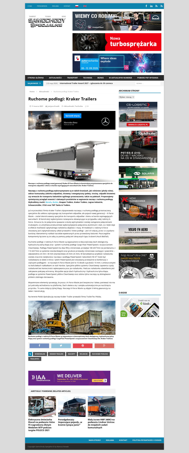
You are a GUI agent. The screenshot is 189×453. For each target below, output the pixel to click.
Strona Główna (36, 77)
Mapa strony (95, 440)
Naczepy (71, 354)
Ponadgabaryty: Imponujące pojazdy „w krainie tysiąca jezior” (70, 422)
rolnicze (84, 354)
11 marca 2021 (37, 106)
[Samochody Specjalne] (47, 21)
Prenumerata (42, 6)
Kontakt (67, 6)
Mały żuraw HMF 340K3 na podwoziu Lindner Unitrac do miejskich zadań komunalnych (101, 423)
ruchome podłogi (100, 354)
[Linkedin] (151, 6)
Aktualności (55, 77)
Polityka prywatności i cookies (146, 440)
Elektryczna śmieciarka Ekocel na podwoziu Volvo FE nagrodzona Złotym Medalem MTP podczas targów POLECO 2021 (41, 425)
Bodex (55, 202)
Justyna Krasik (53, 106)
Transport (72, 77)
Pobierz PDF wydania (147, 77)
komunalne (40, 354)
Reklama (55, 6)
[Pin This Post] (82, 345)
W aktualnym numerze (120, 77)
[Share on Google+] (104, 345)
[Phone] (156, 6)
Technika (87, 77)
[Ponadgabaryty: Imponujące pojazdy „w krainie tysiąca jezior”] (72, 415)
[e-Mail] (161, 6)
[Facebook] (146, 6)
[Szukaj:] (148, 83)
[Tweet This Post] (61, 345)
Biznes (100, 77)
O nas (30, 6)
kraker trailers (56, 354)
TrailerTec (34, 359)
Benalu (49, 202)
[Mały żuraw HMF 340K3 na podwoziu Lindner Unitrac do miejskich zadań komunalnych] (101, 415)
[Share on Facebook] (39, 345)
